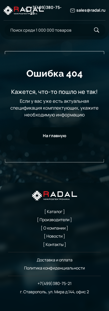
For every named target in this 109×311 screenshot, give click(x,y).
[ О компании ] (54, 228)
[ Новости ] (54, 236)
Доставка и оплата (54, 260)
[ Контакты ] (54, 244)
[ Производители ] (54, 219)
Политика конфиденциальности (54, 268)
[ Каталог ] (54, 211)
